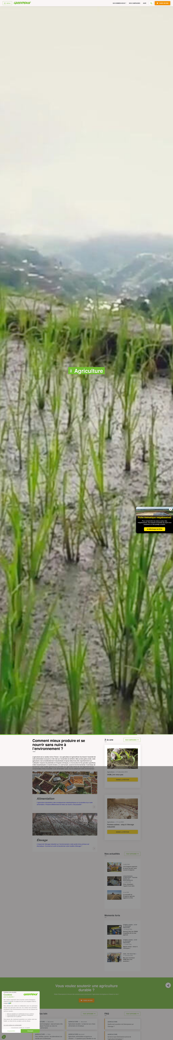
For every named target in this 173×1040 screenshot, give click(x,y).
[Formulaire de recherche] (151, 3)
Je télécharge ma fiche (154, 529)
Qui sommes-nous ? (119, 3)
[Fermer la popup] (170, 509)
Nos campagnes (134, 3)
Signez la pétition (122, 780)
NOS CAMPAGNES (130, 740)
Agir (144, 3)
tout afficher (131, 854)
